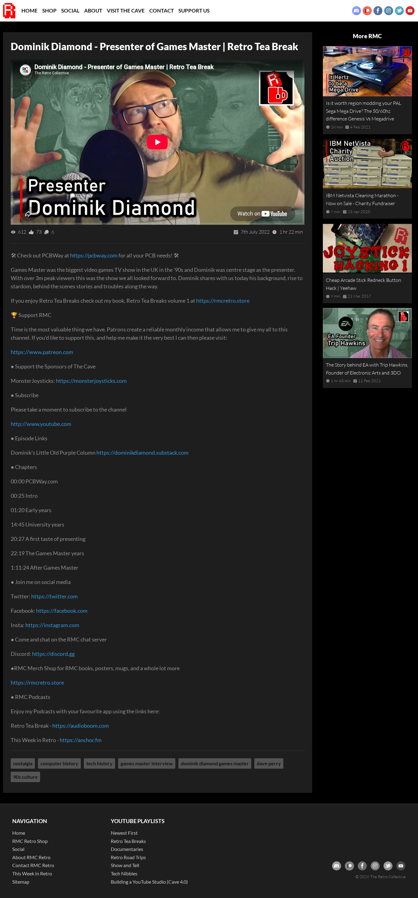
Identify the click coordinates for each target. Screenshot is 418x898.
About (93, 10)
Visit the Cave (126, 10)
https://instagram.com (52, 625)
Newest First (124, 833)
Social (70, 10)
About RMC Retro (31, 857)
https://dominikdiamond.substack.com (142, 452)
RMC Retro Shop (30, 841)
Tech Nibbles (124, 873)
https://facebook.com (62, 610)
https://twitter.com (54, 596)
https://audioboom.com (80, 725)
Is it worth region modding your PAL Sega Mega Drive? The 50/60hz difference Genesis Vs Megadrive (363, 111)
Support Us (194, 10)
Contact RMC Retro (33, 865)
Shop (49, 10)
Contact (161, 10)
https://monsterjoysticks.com (91, 380)
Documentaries (127, 849)
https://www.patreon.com (42, 352)
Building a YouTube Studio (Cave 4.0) (149, 882)
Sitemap (20, 882)
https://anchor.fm (81, 740)
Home (29, 10)
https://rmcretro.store (222, 300)
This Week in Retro (32, 873)
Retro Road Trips (128, 857)
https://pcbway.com (94, 255)
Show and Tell (125, 865)
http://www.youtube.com (41, 423)
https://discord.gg (53, 653)
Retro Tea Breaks (128, 841)
